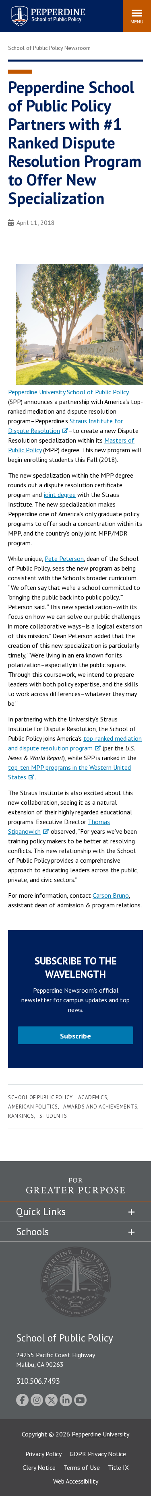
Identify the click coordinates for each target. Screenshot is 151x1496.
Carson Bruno (111, 895)
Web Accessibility (75, 1481)
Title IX (118, 1467)
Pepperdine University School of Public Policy (68, 392)
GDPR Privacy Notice (98, 1454)
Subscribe (75, 1036)
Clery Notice (39, 1467)
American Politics (33, 1106)
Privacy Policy (43, 1454)
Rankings (21, 1116)
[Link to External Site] (79, 324)
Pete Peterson (64, 558)
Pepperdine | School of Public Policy (40, 11)
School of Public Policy (40, 1097)
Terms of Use (82, 1467)
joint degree (59, 494)
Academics (93, 1097)
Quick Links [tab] (41, 1211)
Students (53, 1116)
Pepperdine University (100, 1434)
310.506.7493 (38, 1381)
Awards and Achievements (100, 1106)
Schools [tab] (32, 1231)
